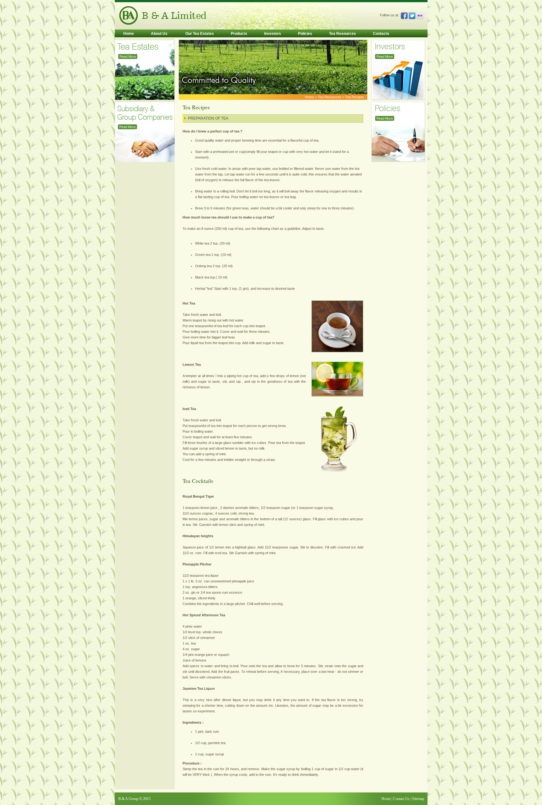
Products (239, 33)
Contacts (381, 33)
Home (128, 33)
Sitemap (418, 799)
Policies (305, 33)
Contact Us (401, 799)
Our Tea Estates (199, 33)
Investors (272, 33)
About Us (159, 33)
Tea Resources (342, 33)
